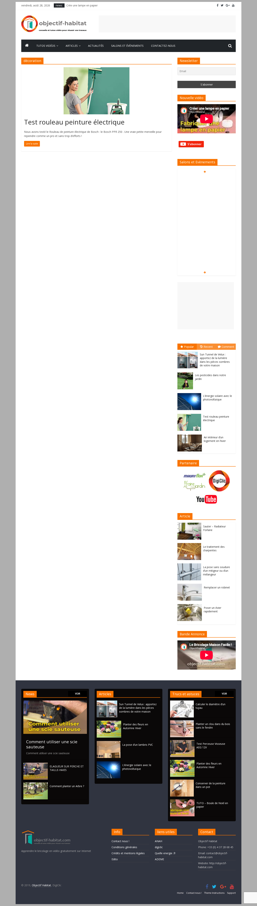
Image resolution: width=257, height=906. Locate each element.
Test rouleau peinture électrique (74, 122)
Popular (189, 346)
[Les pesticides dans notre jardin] (186, 372)
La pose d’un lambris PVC (137, 744)
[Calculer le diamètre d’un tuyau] (182, 702)
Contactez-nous (163, 45)
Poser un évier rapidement (212, 609)
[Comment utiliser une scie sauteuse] (55, 702)
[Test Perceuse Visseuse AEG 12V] (182, 742)
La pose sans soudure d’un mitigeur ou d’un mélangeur (216, 570)
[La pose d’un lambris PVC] (109, 743)
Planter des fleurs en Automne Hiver (135, 726)
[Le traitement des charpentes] (190, 545)
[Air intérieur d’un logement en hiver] (190, 434)
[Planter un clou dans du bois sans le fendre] (182, 722)
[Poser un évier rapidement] (190, 606)
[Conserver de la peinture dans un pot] (182, 781)
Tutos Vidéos (45, 45)
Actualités (96, 45)
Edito (115, 859)
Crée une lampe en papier (82, 5)
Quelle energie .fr (165, 853)
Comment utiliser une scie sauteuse (51, 744)
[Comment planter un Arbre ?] (35, 784)
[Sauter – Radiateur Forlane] (190, 524)
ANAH (158, 841)
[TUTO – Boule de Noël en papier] (182, 801)
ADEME (159, 859)
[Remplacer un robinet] (190, 585)
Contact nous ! (120, 841)
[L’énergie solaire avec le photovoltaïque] (190, 393)
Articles (72, 45)
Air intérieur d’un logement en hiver (215, 439)
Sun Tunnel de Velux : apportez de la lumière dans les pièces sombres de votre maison (215, 360)
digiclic (159, 847)
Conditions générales (124, 847)
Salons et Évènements (127, 45)
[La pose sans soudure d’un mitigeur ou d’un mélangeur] (190, 565)
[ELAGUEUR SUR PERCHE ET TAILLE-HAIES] (35, 764)
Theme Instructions (214, 893)
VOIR (77, 693)
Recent (208, 346)
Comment (228, 346)
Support (231, 893)
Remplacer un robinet (217, 587)
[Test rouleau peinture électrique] (96, 69)
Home (180, 893)
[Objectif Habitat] (27, 46)
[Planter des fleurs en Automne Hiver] (110, 722)
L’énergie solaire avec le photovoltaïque (217, 397)
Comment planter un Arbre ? (67, 786)
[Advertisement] (167, 23)
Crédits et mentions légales (128, 853)
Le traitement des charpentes (214, 548)
